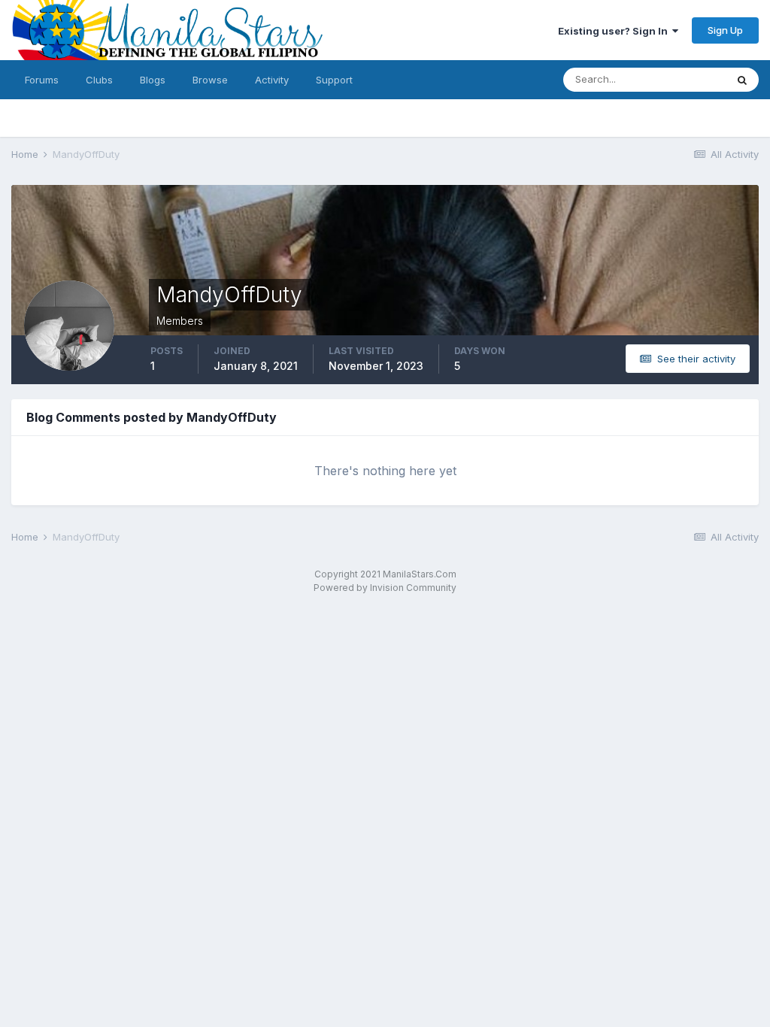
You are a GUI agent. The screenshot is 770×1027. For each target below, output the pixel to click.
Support (334, 80)
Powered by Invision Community (385, 587)
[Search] (742, 80)
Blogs (152, 80)
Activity (272, 80)
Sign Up (725, 30)
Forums (42, 80)
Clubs (99, 80)
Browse (210, 80)
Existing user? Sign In (615, 31)
